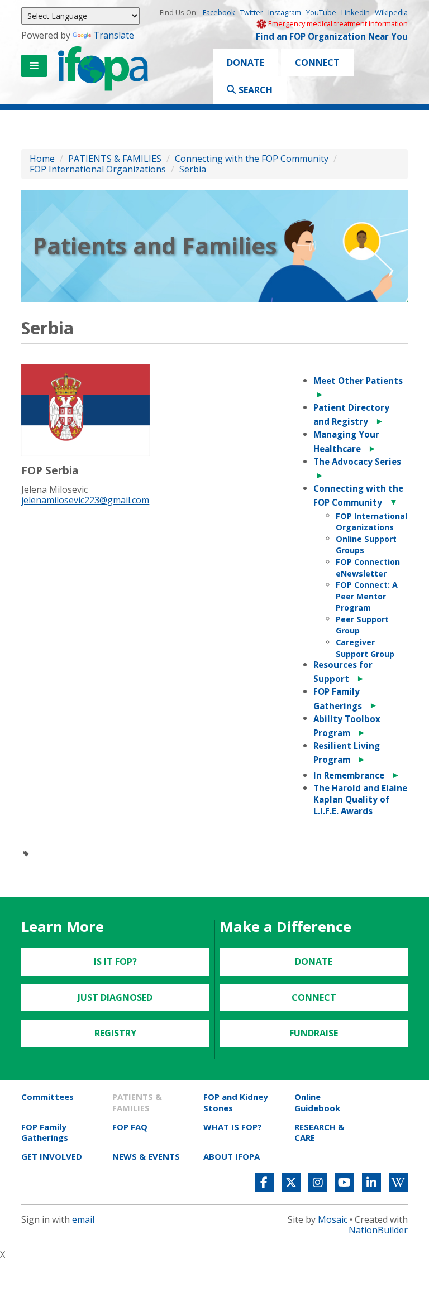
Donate (245, 62)
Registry (115, 1033)
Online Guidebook (317, 1102)
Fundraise (313, 1033)
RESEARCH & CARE (319, 1132)
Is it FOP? (115, 961)
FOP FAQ (129, 1126)
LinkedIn (355, 12)
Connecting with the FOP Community (251, 158)
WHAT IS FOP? (232, 1126)
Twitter (251, 12)
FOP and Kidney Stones (235, 1102)
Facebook (219, 12)
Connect (317, 62)
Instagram (284, 12)
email (83, 1219)
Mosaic (332, 1219)
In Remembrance (348, 775)
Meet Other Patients (358, 380)
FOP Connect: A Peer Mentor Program (367, 596)
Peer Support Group (362, 625)
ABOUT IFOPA (231, 1156)
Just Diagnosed (115, 997)
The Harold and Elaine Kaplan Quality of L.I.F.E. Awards (360, 799)
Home (42, 158)
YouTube (321, 12)
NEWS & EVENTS (146, 1156)
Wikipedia (391, 12)
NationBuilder (378, 1230)
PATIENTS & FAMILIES (114, 158)
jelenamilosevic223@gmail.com (85, 500)
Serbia (192, 169)
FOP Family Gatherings (44, 1132)
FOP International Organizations (98, 169)
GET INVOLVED (51, 1156)
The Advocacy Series (357, 461)
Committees (47, 1096)
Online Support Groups (366, 545)
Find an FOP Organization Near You (332, 36)
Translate (113, 35)
